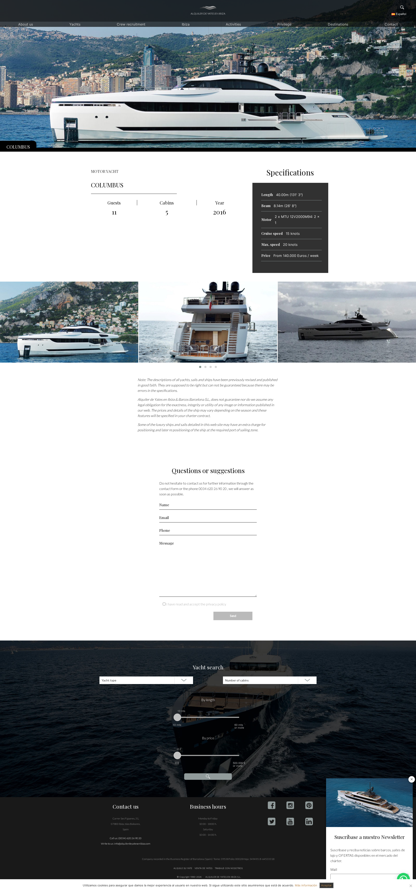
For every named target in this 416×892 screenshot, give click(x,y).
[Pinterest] (309, 805)
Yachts (74, 24)
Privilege (284, 24)
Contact (391, 24)
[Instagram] (290, 805)
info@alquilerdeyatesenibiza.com (132, 843)
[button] (200, 367)
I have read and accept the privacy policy (196, 604)
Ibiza (186, 24)
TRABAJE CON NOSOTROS (228, 868)
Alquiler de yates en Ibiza (208, 13)
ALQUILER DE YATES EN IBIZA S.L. (223, 877)
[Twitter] (271, 821)
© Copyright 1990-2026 (189, 877)
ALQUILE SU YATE (183, 868)
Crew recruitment (131, 24)
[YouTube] (290, 821)
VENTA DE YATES (203, 868)
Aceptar (326, 885)
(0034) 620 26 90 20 (129, 838)
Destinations (338, 24)
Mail (333, 869)
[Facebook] (271, 805)
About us (25, 24)
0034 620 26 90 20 (213, 489)
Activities (233, 24)
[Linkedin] (309, 821)
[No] (410, 886)
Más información (306, 885)
